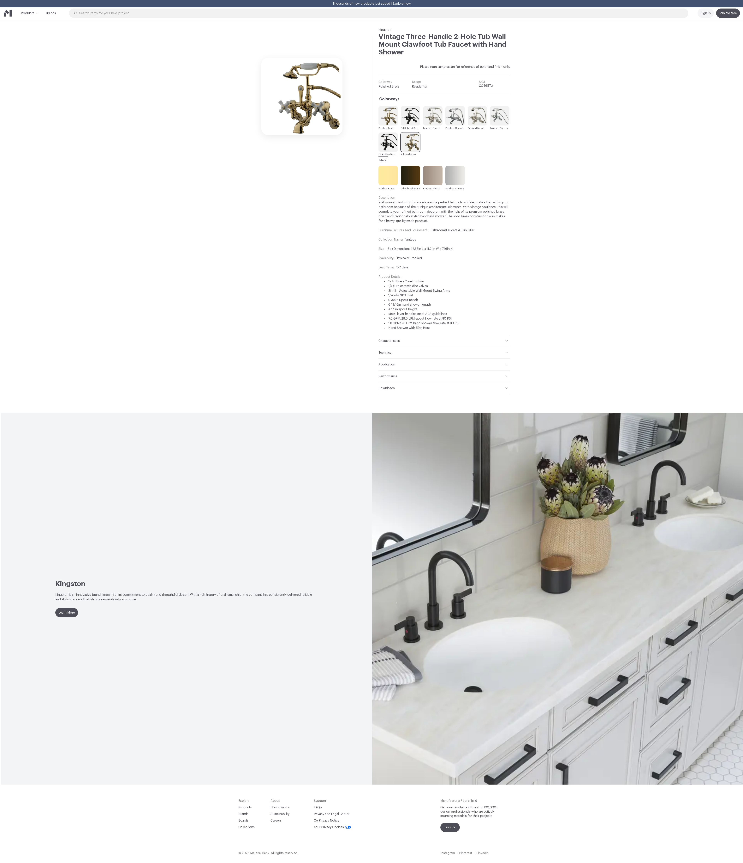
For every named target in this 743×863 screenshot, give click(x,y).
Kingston (384, 29)
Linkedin (482, 853)
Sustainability (279, 814)
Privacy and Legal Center (331, 814)
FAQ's (318, 807)
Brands (51, 13)
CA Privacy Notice (326, 820)
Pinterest (465, 853)
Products (27, 13)
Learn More (66, 612)
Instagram (447, 853)
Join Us (450, 827)
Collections (246, 827)
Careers (276, 820)
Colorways (389, 99)
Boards (243, 820)
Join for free (728, 13)
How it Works (280, 807)
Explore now (402, 3)
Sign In (706, 13)
